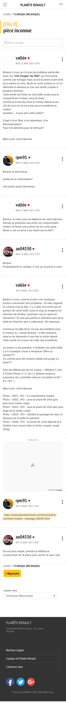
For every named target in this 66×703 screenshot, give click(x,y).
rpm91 (21, 157)
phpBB (26, 692)
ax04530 (23, 248)
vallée (21, 57)
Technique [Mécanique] (26, 14)
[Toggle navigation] (5, 4)
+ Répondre (12, 573)
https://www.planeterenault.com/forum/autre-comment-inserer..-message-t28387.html (30, 516)
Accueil (7, 14)
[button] (8, 61)
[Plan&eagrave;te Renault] (19, 622)
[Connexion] (60, 4)
